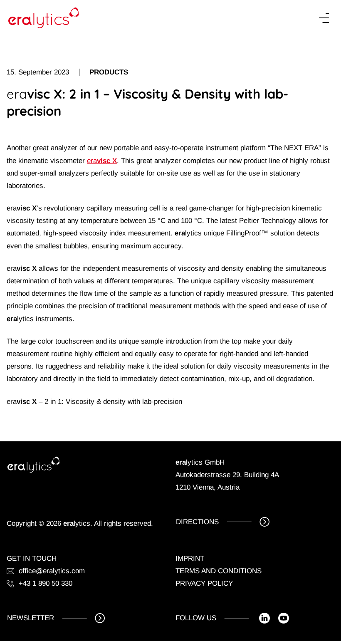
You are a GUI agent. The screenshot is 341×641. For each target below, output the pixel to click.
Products (108, 72)
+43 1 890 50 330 (45, 583)
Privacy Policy (204, 583)
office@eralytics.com (52, 571)
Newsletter (30, 618)
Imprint (189, 558)
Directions (197, 522)
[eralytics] (44, 18)
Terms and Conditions (218, 571)
